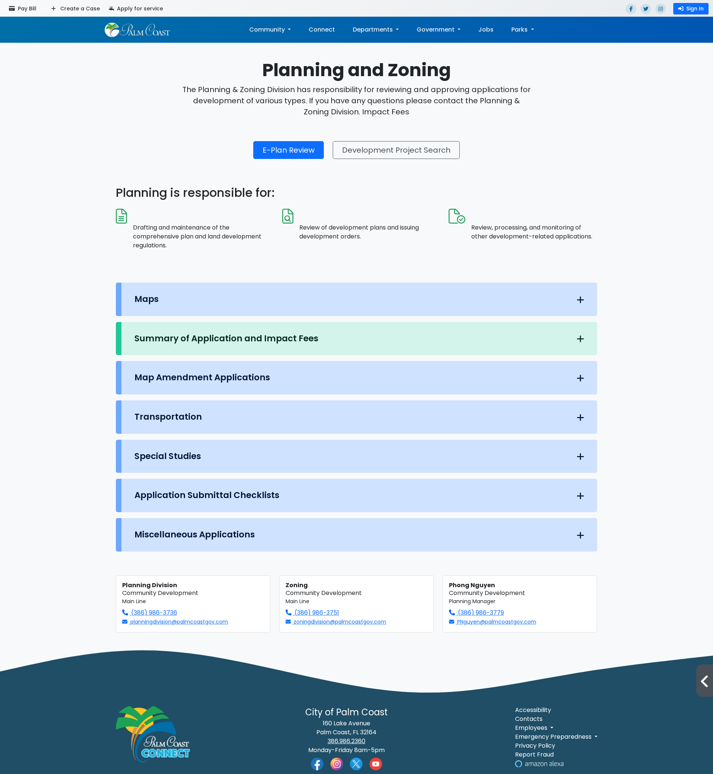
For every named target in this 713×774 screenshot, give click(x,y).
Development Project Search (396, 150)
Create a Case (79, 8)
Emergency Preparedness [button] (554, 736)
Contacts (529, 719)
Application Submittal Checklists (206, 495)
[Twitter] (646, 9)
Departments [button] (373, 29)
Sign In (695, 8)
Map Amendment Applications (202, 377)
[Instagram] (660, 9)
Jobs (486, 29)
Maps (146, 299)
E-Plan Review (289, 150)
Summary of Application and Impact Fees (226, 338)
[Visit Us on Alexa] (539, 763)
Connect (322, 29)
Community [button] (267, 29)
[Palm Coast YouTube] (375, 763)
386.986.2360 (346, 741)
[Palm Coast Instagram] (336, 763)
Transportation (168, 417)
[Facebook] (631, 9)
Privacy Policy (535, 745)
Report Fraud (534, 754)
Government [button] (436, 29)
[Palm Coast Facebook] (317, 764)
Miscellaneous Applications (194, 534)
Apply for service (139, 8)
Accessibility (533, 710)
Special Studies (167, 456)
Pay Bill (26, 8)
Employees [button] (532, 727)
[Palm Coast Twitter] (356, 763)
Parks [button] (520, 29)
